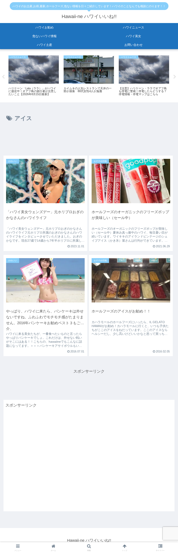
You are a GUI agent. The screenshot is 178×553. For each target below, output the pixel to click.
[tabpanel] (33, 76)
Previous (3, 77)
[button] (164, 487)
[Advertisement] (89, 140)
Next (175, 77)
